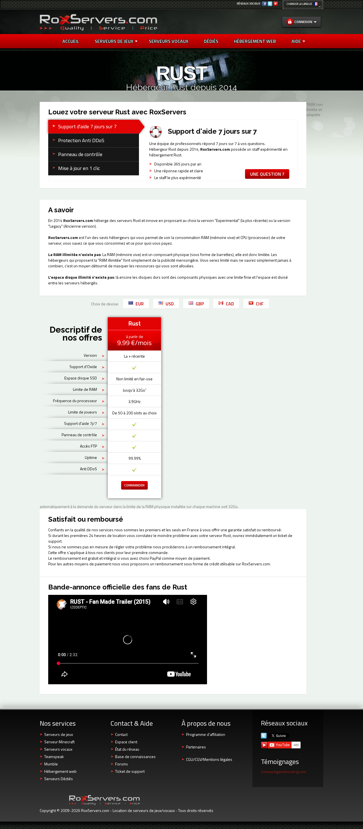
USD (170, 303)
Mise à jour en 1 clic (79, 168)
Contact (121, 734)
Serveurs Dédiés (58, 779)
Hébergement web (60, 771)
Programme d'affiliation (205, 734)
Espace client (126, 742)
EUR (140, 303)
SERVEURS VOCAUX (168, 41)
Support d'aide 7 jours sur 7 (87, 126)
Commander (134, 485)
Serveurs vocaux (58, 749)
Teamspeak (54, 756)
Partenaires (196, 747)
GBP (200, 303)
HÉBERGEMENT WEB (255, 41)
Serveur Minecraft (59, 742)
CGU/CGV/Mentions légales (209, 759)
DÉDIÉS (211, 41)
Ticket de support (130, 771)
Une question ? (267, 174)
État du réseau (127, 749)
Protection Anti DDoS (81, 140)
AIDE (296, 41)
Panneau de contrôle (80, 154)
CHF (260, 303)
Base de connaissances (135, 756)
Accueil (70, 41)
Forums (121, 764)
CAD (230, 303)
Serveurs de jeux (114, 41)
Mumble (51, 764)
